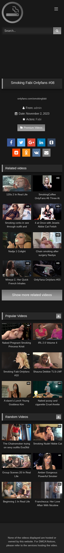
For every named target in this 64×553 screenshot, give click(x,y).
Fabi (38, 119)
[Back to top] (53, 542)
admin (38, 107)
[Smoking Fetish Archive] (26, 13)
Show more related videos (32, 295)
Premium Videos (33, 127)
